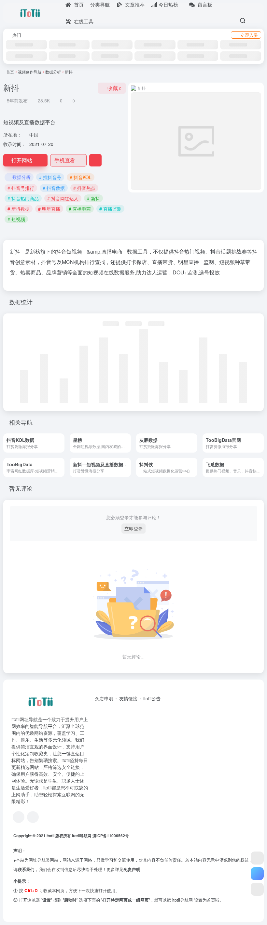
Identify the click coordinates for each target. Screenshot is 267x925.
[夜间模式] (257, 889)
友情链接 (128, 698)
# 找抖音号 (50, 177)
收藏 (114, 88)
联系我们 (26, 869)
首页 (10, 71)
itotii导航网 (82, 836)
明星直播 (188, 262)
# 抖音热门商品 (23, 198)
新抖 (15, 251)
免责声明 (131, 869)
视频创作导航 (29, 71)
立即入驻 (249, 35)
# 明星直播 (49, 208)
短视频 (74, 251)
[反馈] (95, 160)
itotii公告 (152, 698)
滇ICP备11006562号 (110, 836)
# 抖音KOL (80, 177)
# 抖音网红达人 (62, 198)
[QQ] (18, 817)
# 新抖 (93, 198)
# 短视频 (16, 219)
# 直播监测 (110, 208)
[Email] (33, 817)
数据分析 (53, 71)
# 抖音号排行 (20, 188)
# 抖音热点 (84, 188)
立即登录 (133, 528)
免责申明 (104, 698)
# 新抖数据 (18, 208)
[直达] (61, 443)
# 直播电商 (80, 208)
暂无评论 (21, 488)
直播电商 (112, 251)
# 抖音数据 (54, 188)
